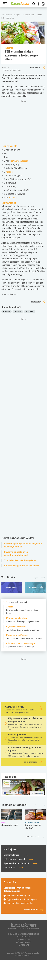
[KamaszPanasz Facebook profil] (23, 787)
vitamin (18, 311)
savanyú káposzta (19, 161)
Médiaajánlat (23, 942)
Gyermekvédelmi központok (17, 863)
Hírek (10, 15)
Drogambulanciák (12, 855)
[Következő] (42, 578)
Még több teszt (32, 837)
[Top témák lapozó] (23, 578)
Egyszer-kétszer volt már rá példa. (22, 899)
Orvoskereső (10, 867)
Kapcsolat (23, 945)
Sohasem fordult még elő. (18, 896)
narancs (9, 172)
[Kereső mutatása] (33, 4)
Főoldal (4, 15)
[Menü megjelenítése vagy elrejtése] (5, 3)
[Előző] (35, 578)
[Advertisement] (23, 428)
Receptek (16, 15)
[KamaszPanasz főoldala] (20, 3)
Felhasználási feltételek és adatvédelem (23, 935)
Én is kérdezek (30, 762)
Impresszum (23, 939)
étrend (6, 311)
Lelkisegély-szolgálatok (15, 859)
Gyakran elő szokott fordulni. (20, 903)
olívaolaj (13, 197)
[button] (38, 4)
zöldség (29, 311)
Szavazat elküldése (31, 909)
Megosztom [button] (35, 67)
